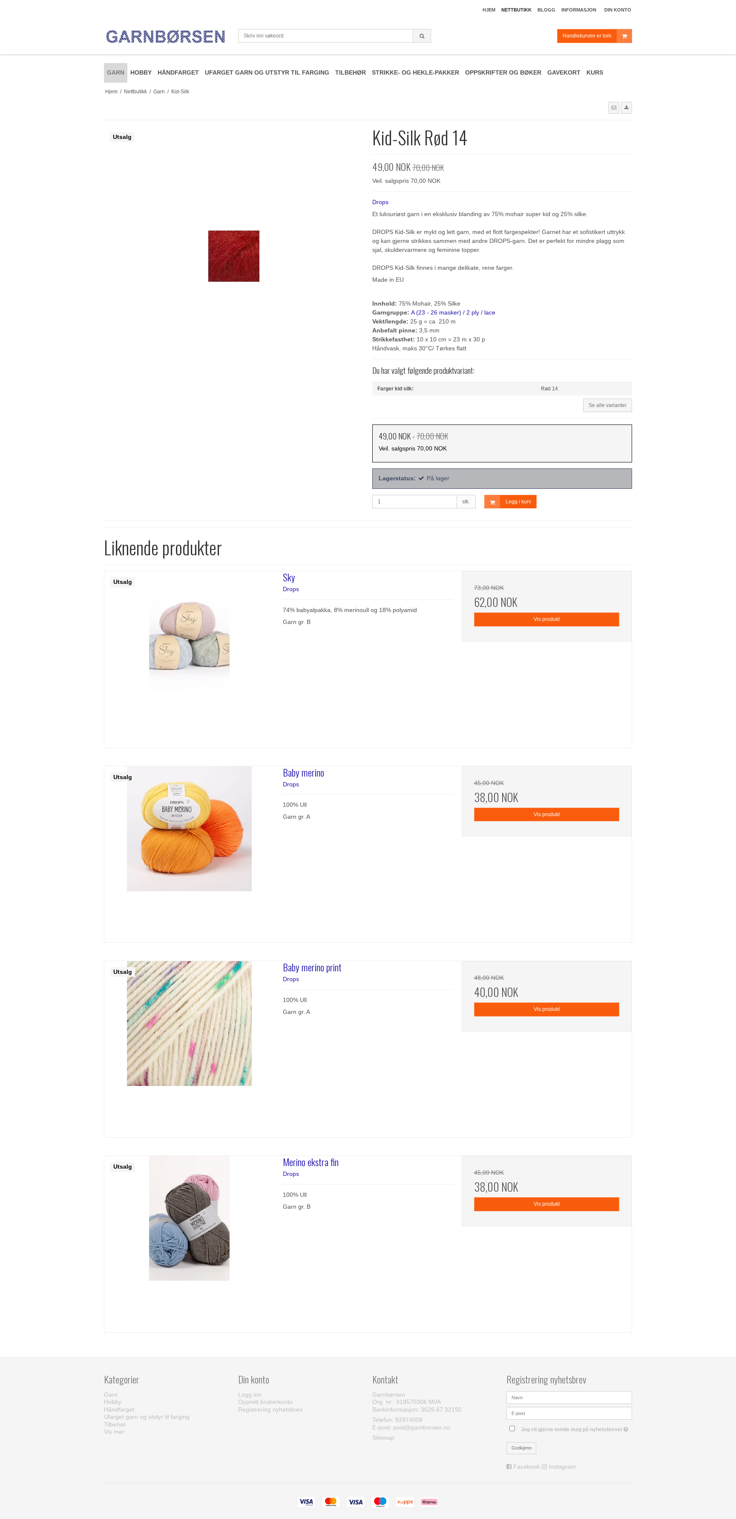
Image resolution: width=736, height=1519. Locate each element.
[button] (613, 108)
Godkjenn (522, 1447)
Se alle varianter (608, 405)
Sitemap (383, 1437)
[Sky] (189, 656)
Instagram (562, 1466)
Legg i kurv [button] (518, 502)
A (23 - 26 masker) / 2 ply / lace (453, 312)
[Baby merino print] (189, 1046)
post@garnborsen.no (421, 1427)
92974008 (409, 1419)
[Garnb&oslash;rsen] (167, 37)
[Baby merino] (189, 851)
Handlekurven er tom (587, 36)
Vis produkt (547, 619)
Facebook (526, 1466)
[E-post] (569, 1412)
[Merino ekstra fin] (189, 1241)
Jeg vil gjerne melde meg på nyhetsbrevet (576, 1427)
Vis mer (114, 1431)
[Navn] (569, 1397)
